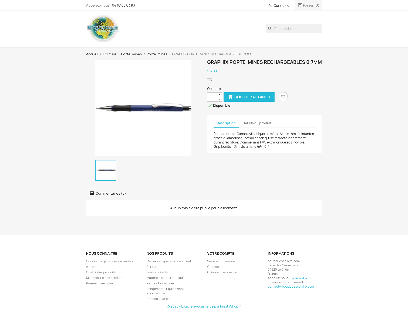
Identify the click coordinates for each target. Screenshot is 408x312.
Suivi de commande (221, 261)
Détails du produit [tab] (257, 123)
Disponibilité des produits (104, 278)
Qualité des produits (101, 272)
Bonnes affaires (158, 299)
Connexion (215, 267)
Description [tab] (226, 123)
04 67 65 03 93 (123, 5)
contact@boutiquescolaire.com (291, 286)
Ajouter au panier (249, 96)
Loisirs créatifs (157, 272)
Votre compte (220, 253)
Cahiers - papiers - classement (169, 261)
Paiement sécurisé (99, 283)
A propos (92, 267)
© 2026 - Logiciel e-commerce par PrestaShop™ (204, 306)
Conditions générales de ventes (109, 261)
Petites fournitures (161, 283)
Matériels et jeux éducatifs (166, 278)
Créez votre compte (222, 272)
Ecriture (153, 267)
